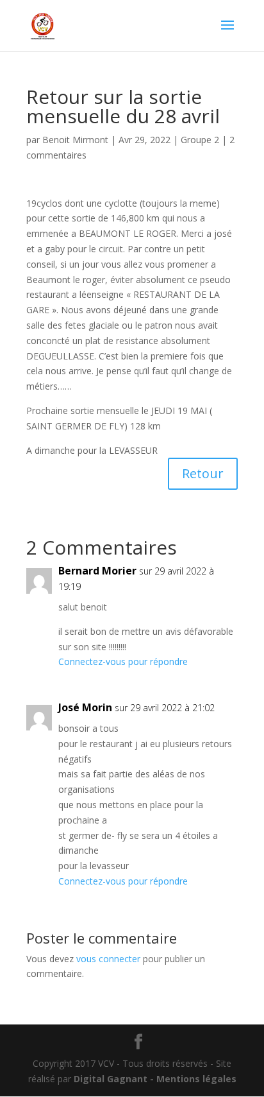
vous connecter (108, 959)
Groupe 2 (200, 140)
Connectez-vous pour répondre (123, 661)
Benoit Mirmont (75, 140)
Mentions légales (196, 1079)
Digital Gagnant (110, 1079)
